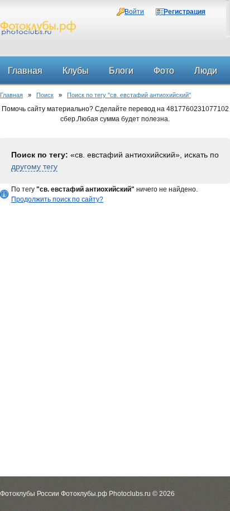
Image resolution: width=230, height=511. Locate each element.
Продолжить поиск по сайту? (57, 199)
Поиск (45, 95)
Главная (11, 95)
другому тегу (34, 166)
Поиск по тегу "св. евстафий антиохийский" (129, 95)
